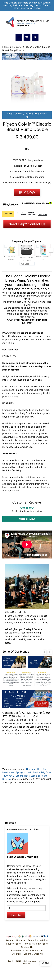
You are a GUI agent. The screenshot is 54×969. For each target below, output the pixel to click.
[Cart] (27, 37)
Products (16, 46)
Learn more (42, 215)
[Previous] (44, 652)
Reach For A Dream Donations (27, 950)
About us (20, 940)
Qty (27, 149)
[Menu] (19, 37)
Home (5, 46)
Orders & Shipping (33, 953)
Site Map (16, 953)
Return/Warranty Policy (36, 943)
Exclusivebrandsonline (30, 961)
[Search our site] (35, 37)
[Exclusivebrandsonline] (27, 22)
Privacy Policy (13, 943)
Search (9, 940)
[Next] (49, 652)
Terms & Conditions (38, 940)
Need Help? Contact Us (27, 224)
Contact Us (27, 947)
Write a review (27, 518)
